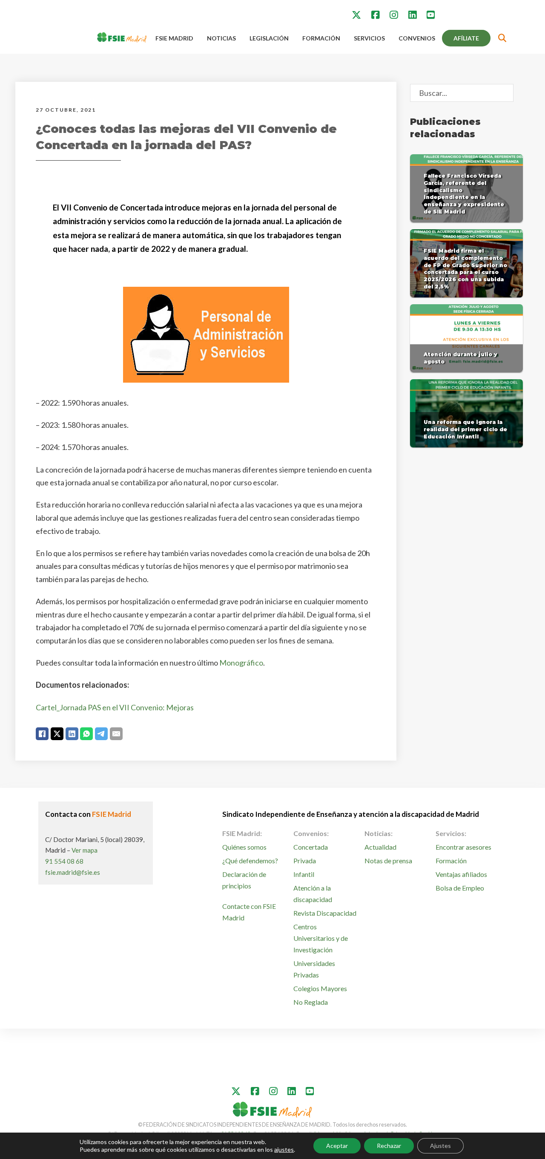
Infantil (303, 874)
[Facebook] (42, 733)
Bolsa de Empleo (460, 888)
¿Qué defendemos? (250, 860)
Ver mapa (85, 850)
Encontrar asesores (463, 847)
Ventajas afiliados (461, 874)
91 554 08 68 (64, 861)
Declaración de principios (244, 880)
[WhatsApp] (86, 733)
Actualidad (380, 847)
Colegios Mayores (320, 988)
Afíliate (466, 38)
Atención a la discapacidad (312, 893)
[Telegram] (101, 733)
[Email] (116, 733)
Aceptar (337, 1145)
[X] (57, 733)
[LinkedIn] (72, 733)
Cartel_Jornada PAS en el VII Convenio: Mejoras (115, 707)
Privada (304, 860)
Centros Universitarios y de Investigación (320, 938)
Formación (321, 38)
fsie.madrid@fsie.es (72, 872)
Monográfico (241, 662)
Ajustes (440, 1145)
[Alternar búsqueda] (502, 38)
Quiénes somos (244, 847)
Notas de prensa (388, 860)
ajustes (284, 1149)
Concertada (310, 847)
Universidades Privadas (314, 969)
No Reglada (310, 1002)
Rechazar (389, 1145)
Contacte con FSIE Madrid (249, 912)
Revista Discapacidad (324, 913)
